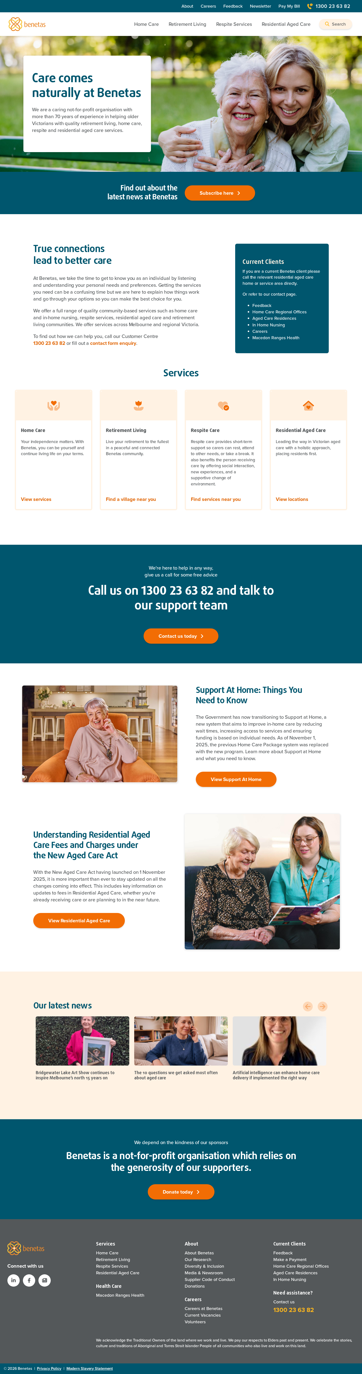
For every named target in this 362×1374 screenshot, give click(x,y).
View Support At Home (236, 779)
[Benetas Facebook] (29, 1280)
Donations (195, 1286)
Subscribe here (217, 193)
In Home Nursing (268, 325)
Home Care (107, 1253)
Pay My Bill (289, 6)
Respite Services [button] (234, 24)
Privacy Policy (49, 1368)
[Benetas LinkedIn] (13, 1280)
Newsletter (260, 6)
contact (278, 294)
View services (36, 499)
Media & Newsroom (204, 1273)
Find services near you (216, 499)
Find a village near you (131, 499)
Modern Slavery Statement (89, 1368)
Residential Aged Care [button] (286, 24)
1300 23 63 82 (333, 6)
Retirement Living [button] (187, 24)
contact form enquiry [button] (113, 343)
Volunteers (195, 1322)
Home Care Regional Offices (279, 312)
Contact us (284, 1302)
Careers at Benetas (203, 1308)
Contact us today (178, 636)
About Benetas (199, 1253)
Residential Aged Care (117, 1273)
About (187, 6)
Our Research (198, 1259)
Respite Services (112, 1266)
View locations (292, 499)
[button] (335, 24)
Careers (208, 6)
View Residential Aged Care (79, 920)
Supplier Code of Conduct (210, 1279)
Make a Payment (290, 1259)
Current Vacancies (203, 1315)
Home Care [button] (146, 24)
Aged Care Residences (274, 318)
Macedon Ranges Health (275, 338)
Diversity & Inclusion (204, 1266)
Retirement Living (113, 1259)
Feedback (233, 6)
